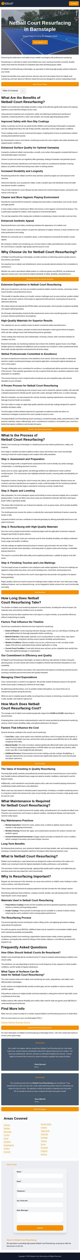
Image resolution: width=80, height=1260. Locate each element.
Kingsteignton (9, 1145)
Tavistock (7, 1142)
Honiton (7, 1148)
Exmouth (7, 1152)
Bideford (11, 1022)
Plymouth (44, 1148)
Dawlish (44, 1127)
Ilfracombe (19, 1022)
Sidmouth (44, 1134)
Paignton (44, 1151)
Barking (27, 1022)
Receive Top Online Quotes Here (40, 429)
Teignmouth (45, 1131)
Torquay (44, 1141)
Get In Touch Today (40, 84)
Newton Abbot (46, 1124)
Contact (74, 3)
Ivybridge (44, 1138)
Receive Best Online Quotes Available (40, 279)
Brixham (44, 1154)
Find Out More (40, 592)
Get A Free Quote (40, 1109)
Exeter (6, 1138)
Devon (43, 1144)
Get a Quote (38, 42)
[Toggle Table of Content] (21, 91)
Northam (4, 1022)
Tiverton (7, 1135)
